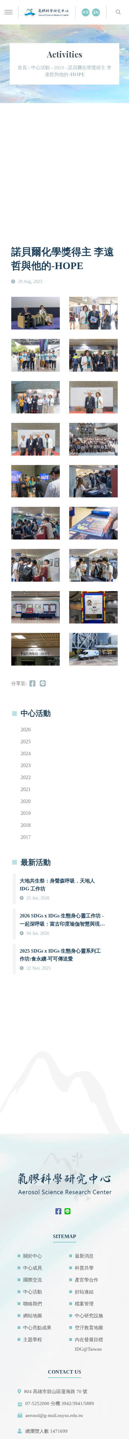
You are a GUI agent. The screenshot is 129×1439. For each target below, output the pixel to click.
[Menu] (9, 12)
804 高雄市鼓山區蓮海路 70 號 (55, 1391)
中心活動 (40, 67)
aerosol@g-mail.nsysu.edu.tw (54, 1415)
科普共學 (84, 1267)
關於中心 (32, 1256)
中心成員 (32, 1267)
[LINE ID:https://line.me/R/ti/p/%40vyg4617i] (69, 1212)
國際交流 (32, 1279)
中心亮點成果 (37, 1327)
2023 (59, 67)
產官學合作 (86, 1279)
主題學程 (32, 1339)
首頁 (22, 67)
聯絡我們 (32, 1303)
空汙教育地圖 (89, 1327)
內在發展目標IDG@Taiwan (89, 1344)
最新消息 (84, 1256)
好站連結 (84, 1291)
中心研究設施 (89, 1315)
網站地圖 (32, 1315)
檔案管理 (84, 1303)
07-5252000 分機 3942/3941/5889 (59, 1403)
